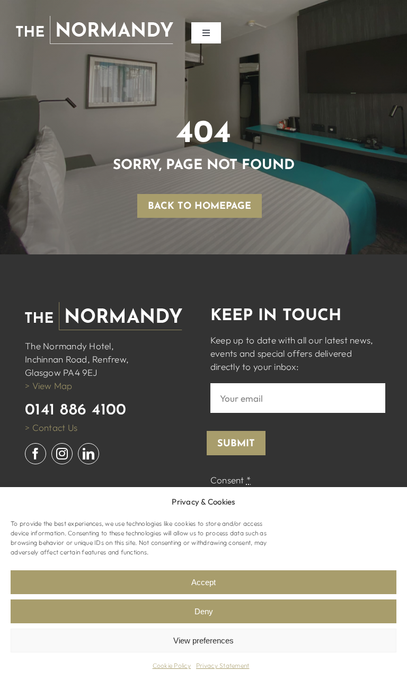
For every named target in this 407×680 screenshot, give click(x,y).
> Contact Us (51, 427)
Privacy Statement (222, 665)
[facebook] (35, 453)
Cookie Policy (172, 665)
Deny (203, 611)
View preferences (203, 640)
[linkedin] (88, 453)
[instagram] (62, 453)
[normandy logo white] (94, 20)
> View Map (49, 385)
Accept (203, 582)
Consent (230, 479)
